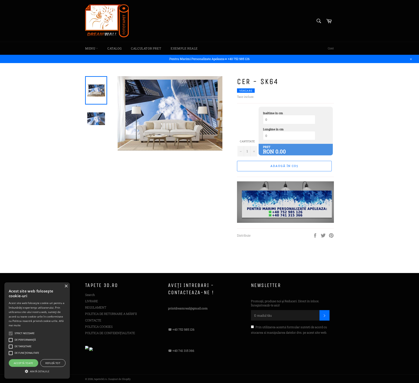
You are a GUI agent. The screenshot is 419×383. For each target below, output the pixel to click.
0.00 (280, 151)
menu (90, 48)
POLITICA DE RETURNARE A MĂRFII (111, 314)
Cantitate (247, 141)
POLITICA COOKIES (99, 327)
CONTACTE (93, 320)
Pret (266, 147)
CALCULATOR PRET (146, 48)
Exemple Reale (184, 48)
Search (90, 295)
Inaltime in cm (273, 113)
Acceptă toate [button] (23, 363)
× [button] (66, 286)
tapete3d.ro (100, 379)
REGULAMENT (95, 307)
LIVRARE (91, 301)
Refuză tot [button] (52, 363)
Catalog (114, 48)
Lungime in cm (273, 129)
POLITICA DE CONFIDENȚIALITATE (110, 333)
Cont (331, 48)
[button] (37, 371)
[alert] (37, 330)
